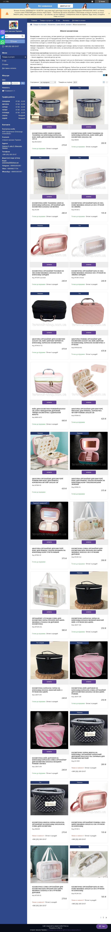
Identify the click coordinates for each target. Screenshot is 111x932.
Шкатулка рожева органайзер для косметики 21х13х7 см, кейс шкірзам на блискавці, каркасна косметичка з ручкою (88, 342)
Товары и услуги (8, 57)
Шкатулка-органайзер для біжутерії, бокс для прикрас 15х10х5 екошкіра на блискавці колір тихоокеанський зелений (88, 481)
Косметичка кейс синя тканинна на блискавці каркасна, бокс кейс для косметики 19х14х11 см (87, 135)
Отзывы (5, 64)
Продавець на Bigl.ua (55, 928)
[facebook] (104, 75)
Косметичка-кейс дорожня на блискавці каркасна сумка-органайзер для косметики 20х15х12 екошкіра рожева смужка (49, 761)
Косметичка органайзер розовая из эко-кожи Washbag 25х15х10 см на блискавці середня (48, 273)
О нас (4, 61)
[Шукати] (22, 36)
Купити (49, 127)
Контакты (66, 20)
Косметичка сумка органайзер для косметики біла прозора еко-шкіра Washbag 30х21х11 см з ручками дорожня (87, 551)
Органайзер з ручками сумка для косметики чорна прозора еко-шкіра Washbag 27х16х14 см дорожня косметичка (48, 621)
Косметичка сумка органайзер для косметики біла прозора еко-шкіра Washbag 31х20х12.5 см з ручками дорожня (47, 889)
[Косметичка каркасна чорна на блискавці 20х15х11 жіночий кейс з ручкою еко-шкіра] (49, 660)
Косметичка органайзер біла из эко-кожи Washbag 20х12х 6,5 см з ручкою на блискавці (88, 888)
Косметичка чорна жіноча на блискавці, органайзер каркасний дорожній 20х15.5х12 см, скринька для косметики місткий (88, 755)
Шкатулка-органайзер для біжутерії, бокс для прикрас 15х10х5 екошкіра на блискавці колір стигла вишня (48, 550)
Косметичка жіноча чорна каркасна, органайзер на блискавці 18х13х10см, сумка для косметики (48, 824)
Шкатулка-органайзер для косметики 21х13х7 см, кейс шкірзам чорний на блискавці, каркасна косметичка (48, 341)
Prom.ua (65, 926)
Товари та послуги (39, 24)
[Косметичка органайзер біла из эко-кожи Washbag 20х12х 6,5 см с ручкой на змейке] (89, 175)
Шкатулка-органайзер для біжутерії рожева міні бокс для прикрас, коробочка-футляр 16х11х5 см (47, 480)
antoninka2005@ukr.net (10, 162)
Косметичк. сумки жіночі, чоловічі (59, 24)
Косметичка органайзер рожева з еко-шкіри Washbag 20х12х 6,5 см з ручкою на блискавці (88, 824)
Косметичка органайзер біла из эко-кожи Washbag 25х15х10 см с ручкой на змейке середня (89, 273)
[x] (106, 75)
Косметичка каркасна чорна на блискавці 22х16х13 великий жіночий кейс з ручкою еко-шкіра (88, 620)
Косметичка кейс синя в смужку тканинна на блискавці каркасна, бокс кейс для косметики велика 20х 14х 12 (48, 136)
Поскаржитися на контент (55, 930)
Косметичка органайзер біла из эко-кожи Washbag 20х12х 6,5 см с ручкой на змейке (88, 205)
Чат (103, 926)
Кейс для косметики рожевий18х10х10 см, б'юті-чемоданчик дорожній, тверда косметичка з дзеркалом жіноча (48, 411)
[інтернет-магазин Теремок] (13, 25)
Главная (34, 20)
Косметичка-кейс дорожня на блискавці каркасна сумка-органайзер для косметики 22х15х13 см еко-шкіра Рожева (89, 691)
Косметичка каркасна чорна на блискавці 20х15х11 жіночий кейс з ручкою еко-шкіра (47, 690)
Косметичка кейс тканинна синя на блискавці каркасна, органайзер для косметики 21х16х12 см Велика (48, 205)
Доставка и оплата (9, 68)
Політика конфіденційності (72, 930)
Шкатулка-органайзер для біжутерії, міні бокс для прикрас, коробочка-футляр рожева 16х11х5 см (87, 410)
